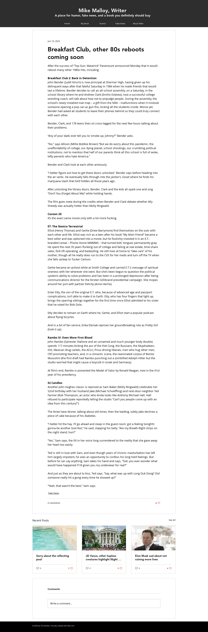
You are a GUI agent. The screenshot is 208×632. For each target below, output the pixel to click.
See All (172, 520)
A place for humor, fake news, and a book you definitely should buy (102, 15)
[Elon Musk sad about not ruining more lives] (153, 538)
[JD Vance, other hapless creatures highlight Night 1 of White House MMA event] (104, 538)
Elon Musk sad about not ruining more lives (151, 557)
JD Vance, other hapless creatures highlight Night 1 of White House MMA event (103, 557)
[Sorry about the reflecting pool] (55, 538)
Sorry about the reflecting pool (52, 557)
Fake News (53, 493)
